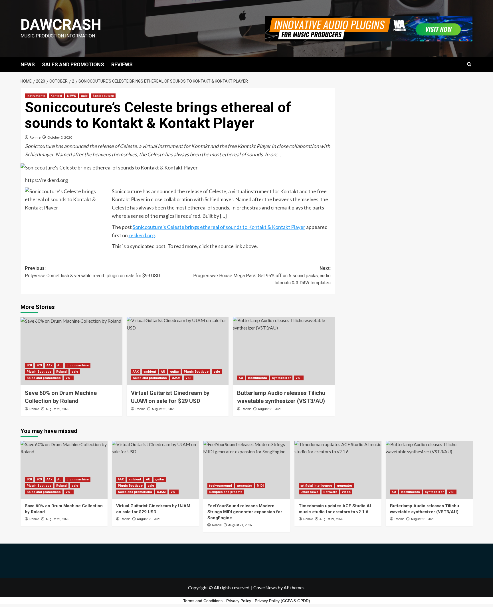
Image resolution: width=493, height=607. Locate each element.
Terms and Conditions (203, 600)
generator (244, 486)
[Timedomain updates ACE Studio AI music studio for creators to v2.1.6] (337, 470)
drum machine (77, 365)
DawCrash (61, 24)
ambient (150, 372)
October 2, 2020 (59, 137)
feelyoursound (220, 486)
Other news (309, 492)
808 (29, 365)
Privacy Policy (238, 600)
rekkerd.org (142, 235)
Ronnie (35, 137)
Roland (61, 372)
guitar (174, 372)
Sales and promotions (44, 378)
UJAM (176, 378)
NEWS (28, 64)
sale (84, 96)
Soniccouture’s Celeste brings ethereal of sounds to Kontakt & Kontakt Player (219, 227)
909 (39, 365)
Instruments (36, 96)
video (346, 492)
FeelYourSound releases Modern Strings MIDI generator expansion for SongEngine (244, 511)
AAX (49, 365)
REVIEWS (122, 64)
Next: (262, 275)
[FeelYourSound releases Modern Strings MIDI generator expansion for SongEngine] (246, 470)
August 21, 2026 (57, 409)
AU (59, 365)
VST (69, 378)
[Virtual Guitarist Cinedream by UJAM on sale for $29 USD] (178, 351)
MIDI (260, 486)
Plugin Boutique (39, 372)
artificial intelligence (316, 486)
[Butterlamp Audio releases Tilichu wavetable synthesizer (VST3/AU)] (284, 351)
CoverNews (265, 587)
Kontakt (56, 96)
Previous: (92, 271)
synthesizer (281, 378)
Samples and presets (226, 492)
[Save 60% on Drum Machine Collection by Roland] (71, 351)
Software (330, 492)
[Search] (469, 64)
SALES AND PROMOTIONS (73, 64)
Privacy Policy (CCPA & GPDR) (282, 600)
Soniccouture (103, 96)
